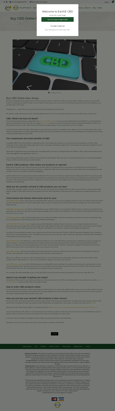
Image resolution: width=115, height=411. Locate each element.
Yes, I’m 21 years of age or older (57, 19)
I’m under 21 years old (57, 26)
